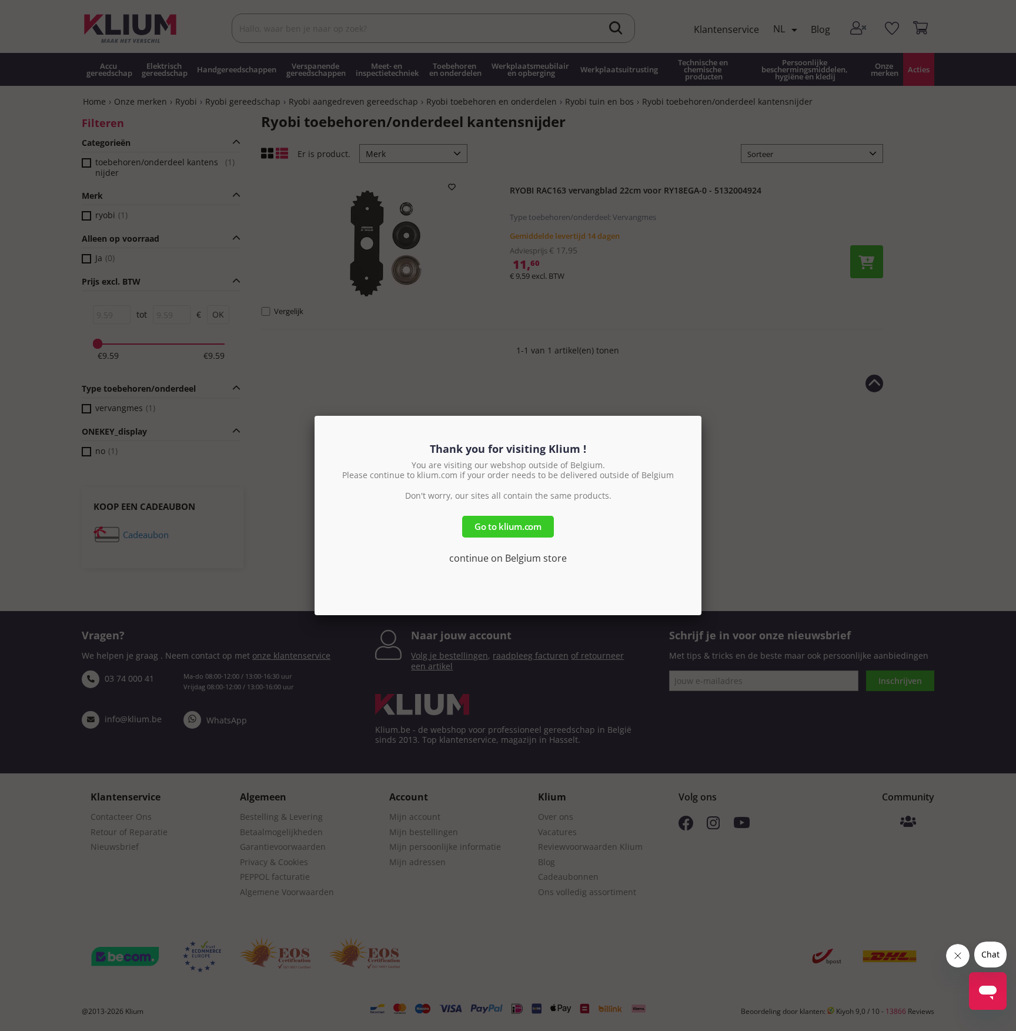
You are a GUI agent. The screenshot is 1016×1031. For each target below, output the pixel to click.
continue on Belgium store (508, 558)
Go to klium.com (508, 526)
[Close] (701, 415)
